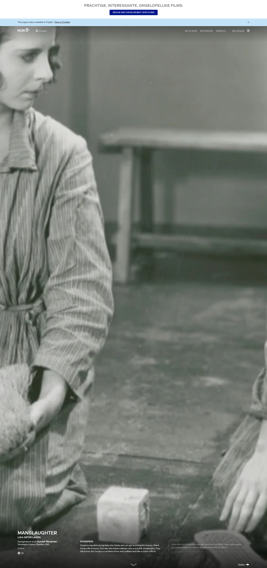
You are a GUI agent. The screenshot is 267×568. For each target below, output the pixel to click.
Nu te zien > (221, 547)
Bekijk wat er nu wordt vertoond (133, 12)
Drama (21, 548)
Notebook (206, 31)
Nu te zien (191, 31)
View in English (62, 22)
